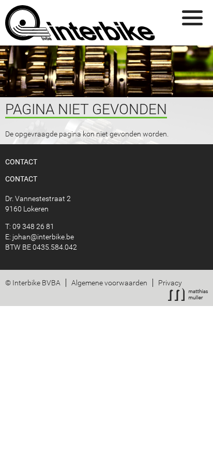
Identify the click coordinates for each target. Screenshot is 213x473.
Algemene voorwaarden (109, 283)
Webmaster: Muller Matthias (188, 294)
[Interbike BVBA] (80, 22)
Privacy (170, 283)
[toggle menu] (192, 18)
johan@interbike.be (43, 237)
